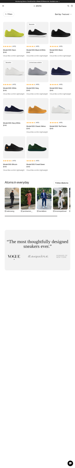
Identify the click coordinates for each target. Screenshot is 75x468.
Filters (10, 14)
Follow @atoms (61, 183)
